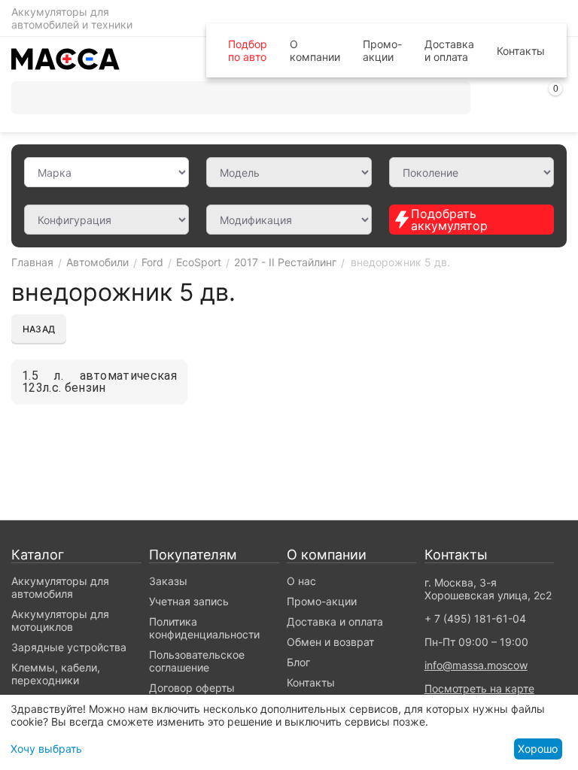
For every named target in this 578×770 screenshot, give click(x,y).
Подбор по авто (247, 50)
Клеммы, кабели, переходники (55, 674)
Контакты (521, 50)
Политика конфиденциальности (204, 628)
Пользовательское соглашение (197, 661)
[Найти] (453, 97)
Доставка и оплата (449, 50)
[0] (555, 100)
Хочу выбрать (46, 748)
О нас (301, 580)
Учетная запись (189, 601)
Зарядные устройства (68, 647)
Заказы (168, 580)
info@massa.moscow (476, 665)
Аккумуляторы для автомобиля (60, 587)
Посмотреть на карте (479, 688)
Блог (298, 662)
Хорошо (538, 748)
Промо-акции (382, 50)
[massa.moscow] (65, 57)
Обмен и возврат (330, 641)
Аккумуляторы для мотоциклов (60, 620)
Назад (39, 329)
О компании (315, 50)
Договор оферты (192, 687)
